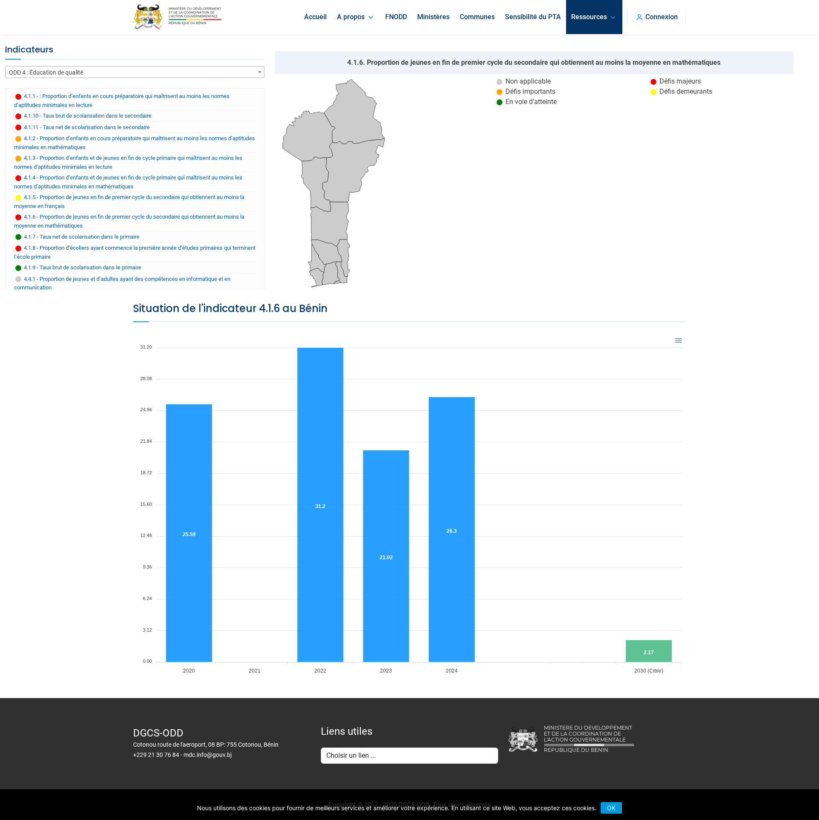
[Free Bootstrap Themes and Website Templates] (177, 17)
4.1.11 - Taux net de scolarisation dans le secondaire (86, 127)
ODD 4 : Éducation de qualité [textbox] (46, 72)
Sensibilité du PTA (533, 17)
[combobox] (134, 72)
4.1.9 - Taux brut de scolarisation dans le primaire (82, 267)
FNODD (396, 17)
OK (611, 807)
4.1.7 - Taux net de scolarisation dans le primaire (81, 237)
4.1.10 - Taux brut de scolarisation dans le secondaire (87, 116)
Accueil (315, 17)
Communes (477, 17)
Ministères (433, 17)
